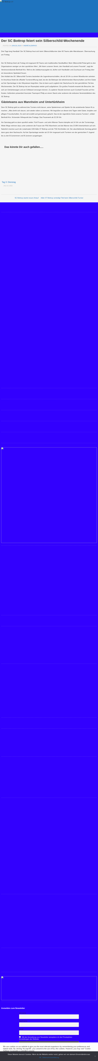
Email (21, 1029)
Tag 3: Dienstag (9, 182)
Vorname (22, 1013)
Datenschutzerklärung (50, 1057)
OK (40, 1057)
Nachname (23, 1021)
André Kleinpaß (30, 45)
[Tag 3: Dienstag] (17, 165)
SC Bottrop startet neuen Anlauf (27, 198)
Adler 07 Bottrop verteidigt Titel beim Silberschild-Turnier (62, 198)
